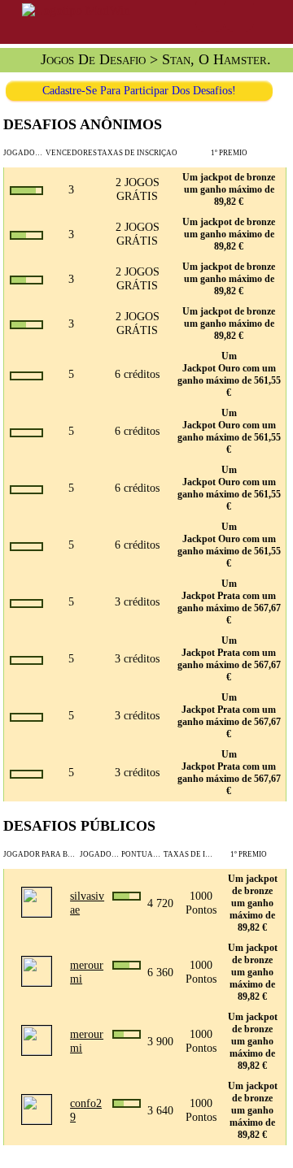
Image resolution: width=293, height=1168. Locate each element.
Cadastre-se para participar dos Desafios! (139, 90)
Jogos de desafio (93, 59)
